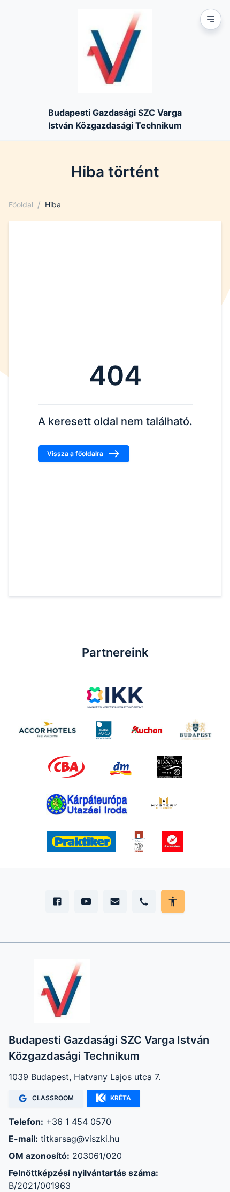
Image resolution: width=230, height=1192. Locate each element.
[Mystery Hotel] (164, 804)
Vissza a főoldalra (75, 454)
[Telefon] (144, 901)
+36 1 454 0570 (78, 1121)
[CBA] (66, 767)
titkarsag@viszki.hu (80, 1138)
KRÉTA (120, 1098)
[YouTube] (86, 901)
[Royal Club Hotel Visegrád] (138, 841)
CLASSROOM (53, 1098)
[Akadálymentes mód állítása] (173, 901)
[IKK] (115, 697)
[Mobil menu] (210, 19)
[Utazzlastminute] (172, 841)
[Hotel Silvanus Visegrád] (169, 767)
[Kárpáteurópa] (87, 804)
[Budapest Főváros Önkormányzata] (195, 729)
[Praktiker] (81, 841)
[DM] (121, 767)
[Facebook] (57, 901)
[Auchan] (147, 729)
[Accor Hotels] (47, 729)
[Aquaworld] (103, 729)
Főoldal (21, 204)
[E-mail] (115, 901)
